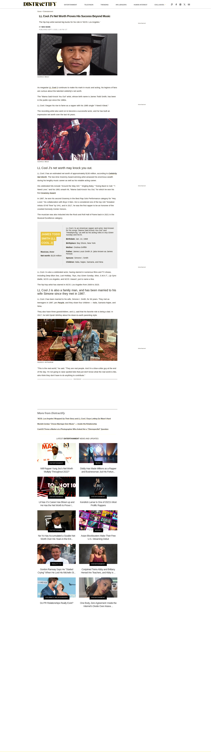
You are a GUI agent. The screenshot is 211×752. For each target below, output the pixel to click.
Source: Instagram (45, 362)
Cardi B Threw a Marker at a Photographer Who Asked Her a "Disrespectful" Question (72, 429)
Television (88, 5)
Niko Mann (45, 27)
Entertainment (70, 5)
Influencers (121, 5)
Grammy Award (48, 193)
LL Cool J (53, 87)
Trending (105, 5)
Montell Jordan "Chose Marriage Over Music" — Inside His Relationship (67, 424)
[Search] (172, 4)
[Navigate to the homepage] (40, 4)
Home (39, 11)
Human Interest (140, 5)
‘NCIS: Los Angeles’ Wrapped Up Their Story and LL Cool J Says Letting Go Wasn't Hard (74, 419)
